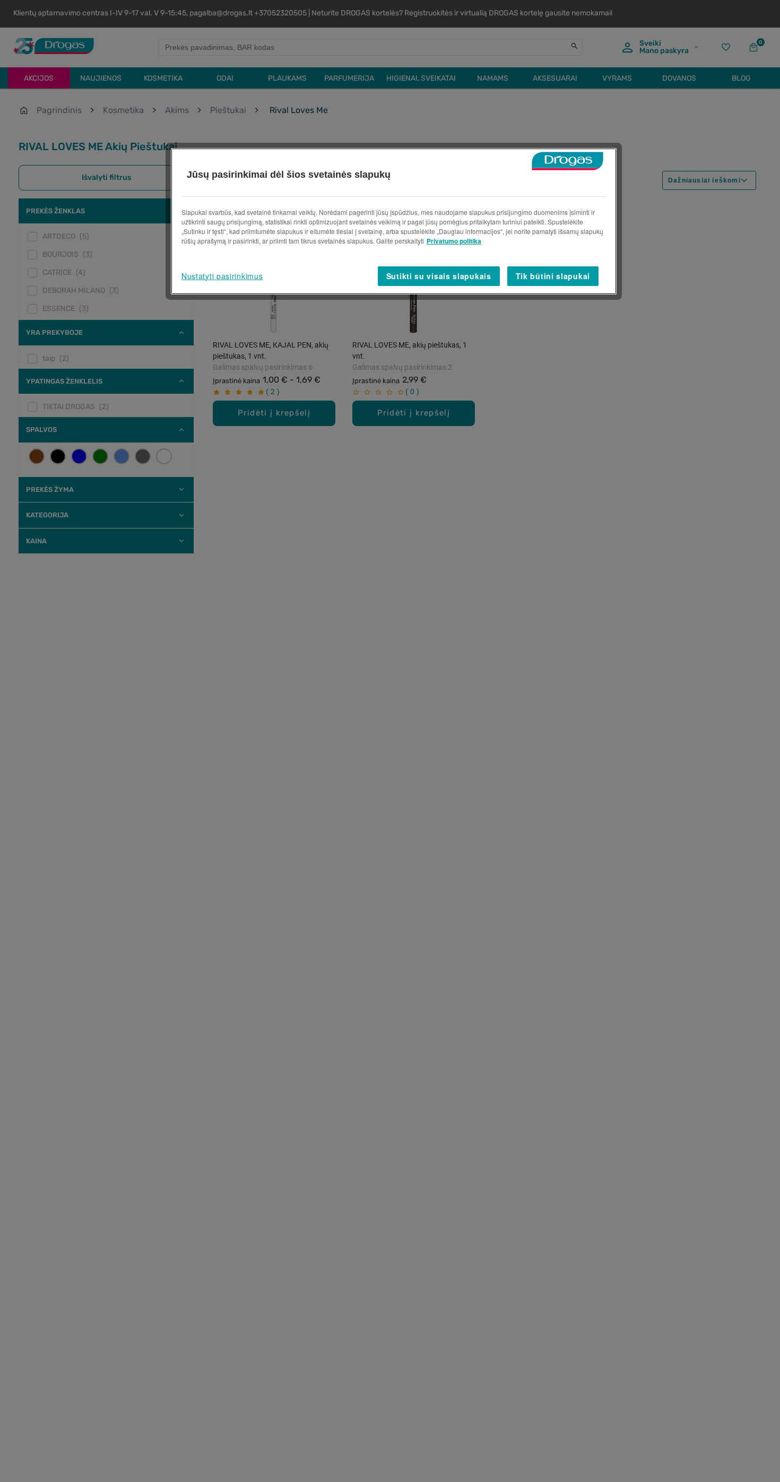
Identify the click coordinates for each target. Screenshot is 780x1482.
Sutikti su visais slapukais (438, 276)
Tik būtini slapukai (553, 276)
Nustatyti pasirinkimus (222, 276)
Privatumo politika (454, 241)
